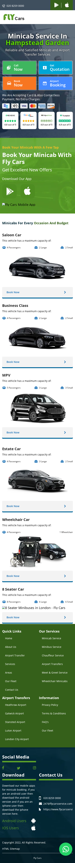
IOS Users (10, 827)
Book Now (13, 292)
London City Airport (17, 739)
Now (18, 68)
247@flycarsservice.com (57, 803)
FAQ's (45, 722)
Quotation (60, 68)
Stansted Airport (15, 722)
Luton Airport (13, 730)
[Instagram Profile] (34, 768)
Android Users (14, 820)
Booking (58, 83)
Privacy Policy (50, 705)
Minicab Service (51, 638)
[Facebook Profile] (3, 768)
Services (10, 664)
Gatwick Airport (14, 713)
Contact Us (11, 689)
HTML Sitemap (11, 849)
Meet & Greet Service (55, 672)
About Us (10, 647)
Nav (69, 17)
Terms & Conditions (54, 713)
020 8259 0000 (15, 5)
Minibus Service (51, 647)
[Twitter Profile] (18, 768)
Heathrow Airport (15, 705)
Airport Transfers (52, 664)
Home (8, 638)
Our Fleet (10, 681)
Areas (8, 672)
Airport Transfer (15, 655)
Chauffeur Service (53, 655)
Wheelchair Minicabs (55, 681)
